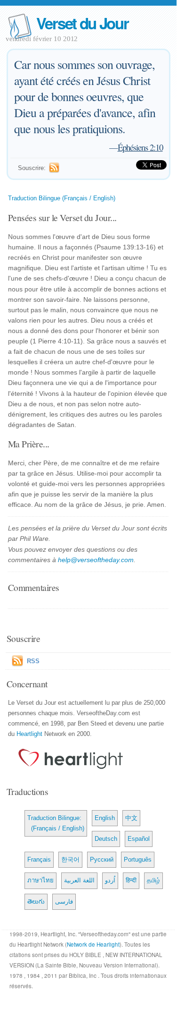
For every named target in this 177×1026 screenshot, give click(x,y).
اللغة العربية (79, 880)
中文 (131, 817)
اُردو (110, 880)
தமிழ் (153, 880)
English (105, 817)
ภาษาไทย (40, 880)
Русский (101, 859)
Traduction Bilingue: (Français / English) (55, 823)
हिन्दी (131, 880)
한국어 (70, 859)
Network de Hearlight (93, 944)
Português (138, 859)
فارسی (64, 901)
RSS (33, 661)
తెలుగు (36, 901)
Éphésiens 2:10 (140, 147)
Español (139, 838)
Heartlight (29, 733)
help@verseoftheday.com (96, 560)
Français (39, 859)
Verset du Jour (82, 23)
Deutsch (106, 838)
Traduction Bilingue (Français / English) (61, 198)
